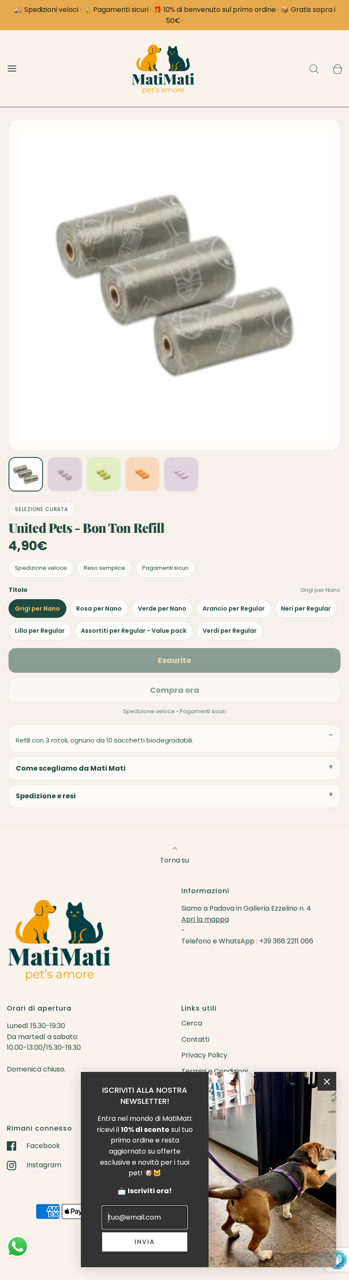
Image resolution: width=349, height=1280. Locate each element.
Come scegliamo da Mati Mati (71, 768)
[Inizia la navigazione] (11, 68)
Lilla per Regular (40, 630)
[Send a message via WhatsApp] (17, 1246)
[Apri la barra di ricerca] (314, 68)
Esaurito (174, 660)
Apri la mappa (205, 919)
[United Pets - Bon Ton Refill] (26, 474)
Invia (144, 1241)
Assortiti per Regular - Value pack (133, 630)
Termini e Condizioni (214, 1071)
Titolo (18, 590)
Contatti (195, 1039)
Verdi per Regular (230, 630)
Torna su (174, 860)
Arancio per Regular (234, 608)
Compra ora (174, 690)
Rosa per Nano (99, 608)
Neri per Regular (306, 608)
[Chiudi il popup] (327, 1081)
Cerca (191, 1023)
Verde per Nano (162, 608)
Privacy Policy (204, 1055)
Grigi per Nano (37, 608)
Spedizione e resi (46, 796)
